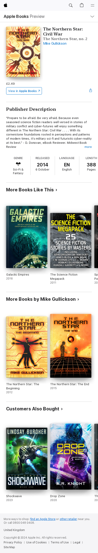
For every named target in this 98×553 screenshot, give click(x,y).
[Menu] (92, 5)
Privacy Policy (13, 542)
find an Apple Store (43, 519)
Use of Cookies (36, 542)
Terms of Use (60, 542)
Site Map (9, 547)
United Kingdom (14, 530)
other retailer (68, 519)
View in (22, 91)
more (88, 147)
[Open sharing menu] (90, 91)
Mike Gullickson (54, 43)
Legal (76, 542)
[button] (70, 5)
